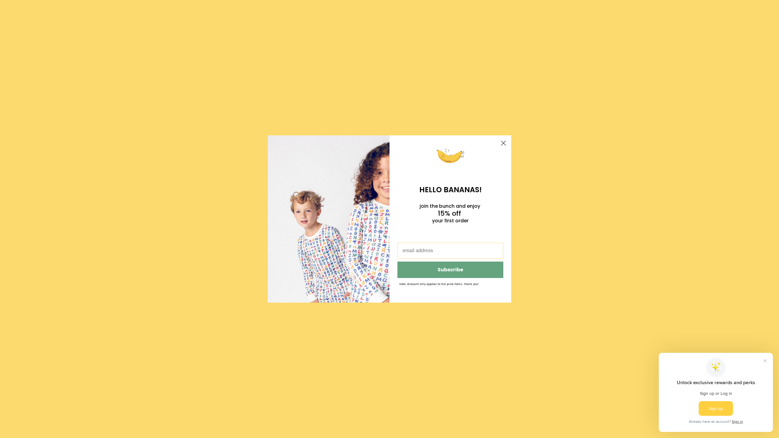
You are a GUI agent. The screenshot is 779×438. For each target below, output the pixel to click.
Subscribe (450, 269)
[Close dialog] (503, 143)
